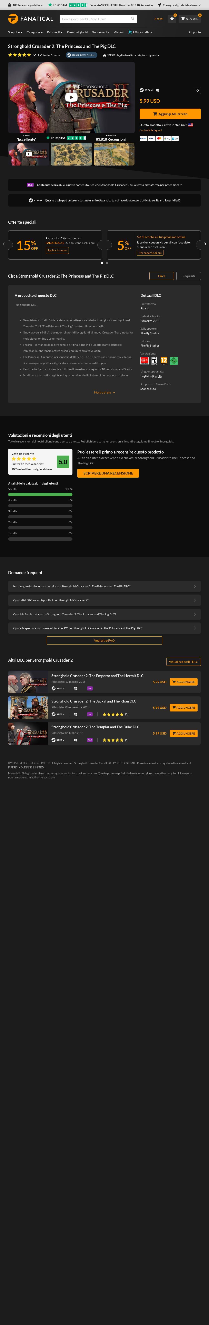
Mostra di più (102, 392)
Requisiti (188, 276)
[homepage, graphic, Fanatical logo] (30, 19)
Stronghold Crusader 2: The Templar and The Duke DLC (95, 727)
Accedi (159, 18)
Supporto (194, 32)
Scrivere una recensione (108, 473)
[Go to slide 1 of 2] (102, 263)
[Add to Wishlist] (197, 90)
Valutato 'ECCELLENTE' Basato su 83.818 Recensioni (121, 5)
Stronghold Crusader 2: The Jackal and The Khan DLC (93, 701)
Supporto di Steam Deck (155, 384)
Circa (161, 276)
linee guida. (166, 441)
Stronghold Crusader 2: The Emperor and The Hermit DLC (97, 675)
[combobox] (105, 19)
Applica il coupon (57, 250)
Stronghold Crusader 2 (114, 185)
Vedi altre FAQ (104, 640)
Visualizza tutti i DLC (183, 662)
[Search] (132, 19)
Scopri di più (172, 200)
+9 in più (156, 376)
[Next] (205, 244)
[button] (25, 5)
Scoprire (14, 32)
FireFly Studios (149, 345)
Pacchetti (53, 32)
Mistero (118, 32)
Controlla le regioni (151, 130)
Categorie (33, 32)
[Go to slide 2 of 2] (106, 263)
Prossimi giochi (77, 32)
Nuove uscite (100, 32)
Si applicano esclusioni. (80, 243)
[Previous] (4, 244)
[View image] (28, 154)
